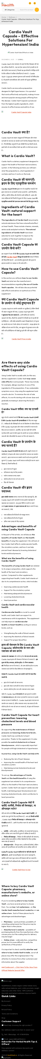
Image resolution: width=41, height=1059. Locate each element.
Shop (3, 1018)
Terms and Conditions (10, 1014)
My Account (6, 1001)
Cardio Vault (12, 257)
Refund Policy (7, 1010)
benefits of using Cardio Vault (17, 559)
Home (4, 17)
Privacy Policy (7, 1005)
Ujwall (20, 59)
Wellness (12, 17)
